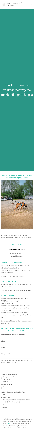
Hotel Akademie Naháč (17, 249)
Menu (31, 4)
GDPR (8, 423)
